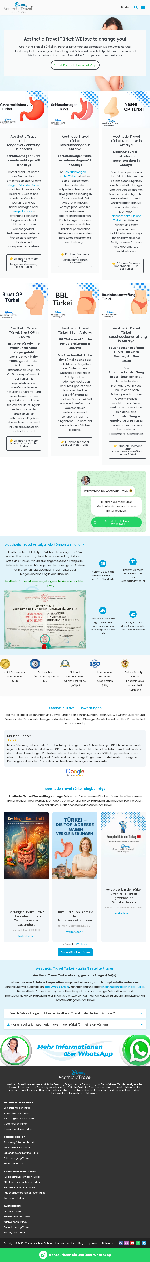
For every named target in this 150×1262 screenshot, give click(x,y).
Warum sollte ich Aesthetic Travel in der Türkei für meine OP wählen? (59, 1024)
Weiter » (81, 944)
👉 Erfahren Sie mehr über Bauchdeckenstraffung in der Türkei (127, 450)
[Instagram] (126, 1243)
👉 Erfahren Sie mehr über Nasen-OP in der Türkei (126, 266)
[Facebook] (121, 1243)
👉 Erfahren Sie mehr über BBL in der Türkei (75, 443)
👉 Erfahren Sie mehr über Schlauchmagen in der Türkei (75, 258)
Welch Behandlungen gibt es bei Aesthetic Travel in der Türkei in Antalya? (62, 1013)
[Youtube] (132, 1243)
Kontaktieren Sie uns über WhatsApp (80, 1255)
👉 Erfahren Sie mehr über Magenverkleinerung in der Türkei (24, 263)
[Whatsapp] (138, 1243)
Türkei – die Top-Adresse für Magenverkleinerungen (75, 916)
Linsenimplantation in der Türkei (122, 987)
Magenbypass (22, 211)
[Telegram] (144, 1243)
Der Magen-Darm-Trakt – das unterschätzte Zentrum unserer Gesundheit (26, 918)
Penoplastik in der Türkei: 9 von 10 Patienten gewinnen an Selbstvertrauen (123, 895)
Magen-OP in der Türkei (23, 185)
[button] (143, 7)
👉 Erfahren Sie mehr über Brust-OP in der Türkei (24, 443)
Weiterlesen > (26, 936)
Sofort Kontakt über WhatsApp (75, 65)
